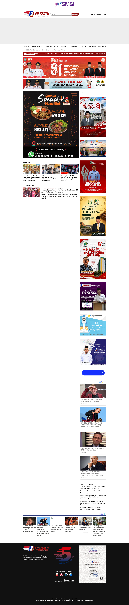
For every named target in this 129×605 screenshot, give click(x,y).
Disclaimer (67, 600)
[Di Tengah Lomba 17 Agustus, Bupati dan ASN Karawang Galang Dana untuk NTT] (51, 169)
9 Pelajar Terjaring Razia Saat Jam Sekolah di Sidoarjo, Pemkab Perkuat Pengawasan (93, 54)
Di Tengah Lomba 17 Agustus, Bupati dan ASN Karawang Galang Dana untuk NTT (49, 178)
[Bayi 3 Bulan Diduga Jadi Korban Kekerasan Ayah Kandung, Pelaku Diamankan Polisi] (70, 169)
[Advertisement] (64, 30)
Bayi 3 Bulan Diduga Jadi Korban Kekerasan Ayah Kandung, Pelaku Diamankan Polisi (69, 178)
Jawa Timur (51, 188)
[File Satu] (36, 14)
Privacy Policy (76, 600)
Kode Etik (60, 600)
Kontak (55, 600)
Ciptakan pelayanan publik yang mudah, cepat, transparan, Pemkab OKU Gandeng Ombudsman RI (93, 497)
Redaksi (42, 600)
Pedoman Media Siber (87, 600)
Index (37, 600)
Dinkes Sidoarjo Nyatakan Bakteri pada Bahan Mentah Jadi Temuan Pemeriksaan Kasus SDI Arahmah (92, 503)
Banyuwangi (45, 188)
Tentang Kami (49, 600)
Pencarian (75, 14)
